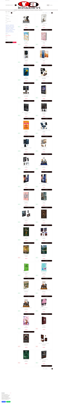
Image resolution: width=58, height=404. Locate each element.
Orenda (44, 202)
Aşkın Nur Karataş (26, 344)
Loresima (26, 184)
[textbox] (11, 24)
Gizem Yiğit (44, 60)
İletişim (8, 0)
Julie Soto (26, 326)
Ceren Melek (44, 131)
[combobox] (11, 24)
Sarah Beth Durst (26, 255)
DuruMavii (44, 42)
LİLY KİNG (26, 131)
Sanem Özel (44, 326)
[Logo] (29, 5)
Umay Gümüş (26, 60)
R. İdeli (26, 42)
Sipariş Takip (6, 0)
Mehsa (26, 24)
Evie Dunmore (43, 273)
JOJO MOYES (26, 273)
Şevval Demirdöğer (44, 344)
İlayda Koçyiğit (26, 113)
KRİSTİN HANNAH (44, 255)
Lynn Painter (26, 202)
